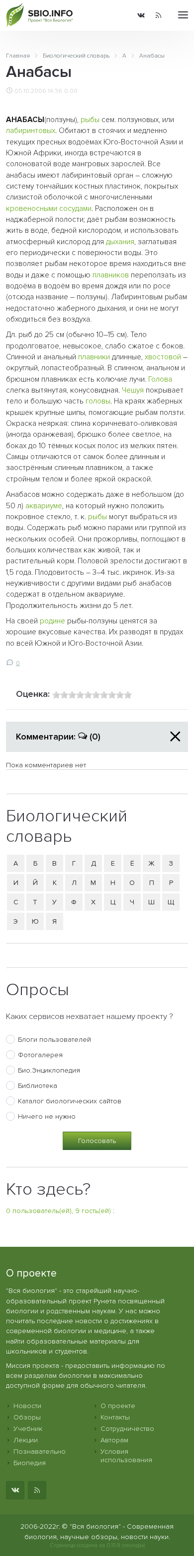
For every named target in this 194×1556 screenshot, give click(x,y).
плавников (111, 275)
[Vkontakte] (141, 15)
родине (52, 621)
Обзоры (27, 1417)
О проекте (117, 1406)
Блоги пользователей (54, 1039)
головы (98, 401)
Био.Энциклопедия (49, 1070)
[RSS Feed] (158, 15)
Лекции (25, 1440)
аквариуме (43, 506)
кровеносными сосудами (49, 208)
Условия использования (126, 1455)
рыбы (90, 120)
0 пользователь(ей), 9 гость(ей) (58, 1211)
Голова (160, 379)
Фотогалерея (40, 1055)
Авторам (114, 1440)
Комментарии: (58, 736)
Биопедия (29, 1463)
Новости (27, 1406)
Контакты (115, 1417)
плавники (94, 357)
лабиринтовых (30, 130)
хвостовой (163, 357)
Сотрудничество (127, 1428)
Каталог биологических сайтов (69, 1101)
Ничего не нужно (47, 1116)
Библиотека (37, 1086)
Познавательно (39, 1451)
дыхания (120, 242)
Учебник (27, 1428)
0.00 (71, 91)
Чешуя (133, 390)
